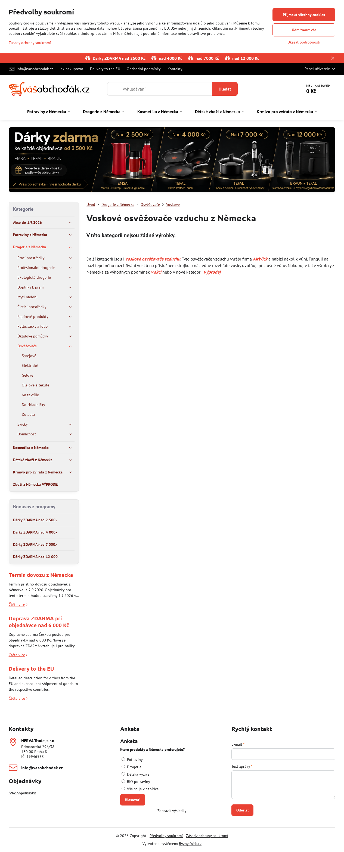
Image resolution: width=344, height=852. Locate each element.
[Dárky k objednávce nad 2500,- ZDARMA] (172, 160)
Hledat (225, 89)
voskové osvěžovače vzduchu (152, 259)
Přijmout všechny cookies (304, 14)
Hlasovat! (132, 799)
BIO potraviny (138, 781)
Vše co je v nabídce (142, 788)
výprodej (212, 272)
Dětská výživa (138, 774)
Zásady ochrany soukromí (207, 835)
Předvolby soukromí (166, 835)
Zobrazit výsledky (172, 810)
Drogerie (133, 766)
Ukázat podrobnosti (303, 42)
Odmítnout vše (304, 29)
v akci (156, 272)
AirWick (260, 259)
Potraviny (134, 759)
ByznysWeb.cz (190, 843)
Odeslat (242, 810)
